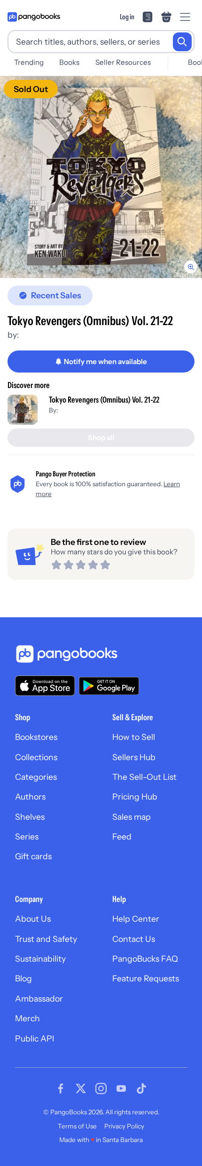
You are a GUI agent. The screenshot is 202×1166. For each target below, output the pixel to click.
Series (27, 836)
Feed (122, 836)
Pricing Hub (134, 796)
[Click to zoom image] (101, 177)
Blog (23, 978)
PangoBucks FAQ (145, 959)
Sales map (131, 817)
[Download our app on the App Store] (45, 686)
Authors (30, 796)
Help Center (135, 919)
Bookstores (36, 737)
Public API (34, 1038)
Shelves (30, 817)
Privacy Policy (124, 1126)
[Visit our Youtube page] (121, 1088)
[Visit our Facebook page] (60, 1088)
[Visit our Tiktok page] (141, 1088)
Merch (27, 1018)
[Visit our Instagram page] (101, 1088)
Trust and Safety (46, 939)
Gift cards (33, 856)
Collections (36, 757)
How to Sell (133, 737)
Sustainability (40, 959)
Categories (36, 777)
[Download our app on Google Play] (109, 686)
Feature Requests (145, 978)
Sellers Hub (133, 757)
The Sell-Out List (144, 777)
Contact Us (133, 939)
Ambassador (39, 998)
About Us (33, 919)
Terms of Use (77, 1126)
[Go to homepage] (34, 17)
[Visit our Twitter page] (80, 1088)
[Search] (182, 41)
